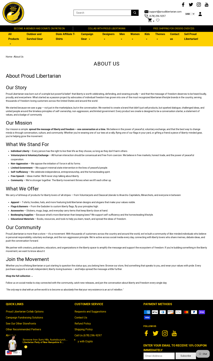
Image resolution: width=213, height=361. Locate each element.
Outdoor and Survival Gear (35, 37)
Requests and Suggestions (90, 311)
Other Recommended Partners (23, 329)
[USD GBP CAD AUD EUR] (188, 14)
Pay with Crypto (84, 341)
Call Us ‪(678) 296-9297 (88, 335)
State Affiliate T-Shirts (65, 37)
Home (9, 56)
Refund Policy (83, 323)
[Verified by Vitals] (25, 344)
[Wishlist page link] (157, 20)
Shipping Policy (84, 329)
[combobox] (13, 352)
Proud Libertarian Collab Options (25, 311)
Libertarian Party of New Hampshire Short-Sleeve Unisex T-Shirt (43, 340)
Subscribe (186, 355)
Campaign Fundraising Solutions (24, 317)
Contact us (174, 37)
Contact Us (81, 317)
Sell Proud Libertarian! (191, 37)
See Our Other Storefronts (21, 323)
